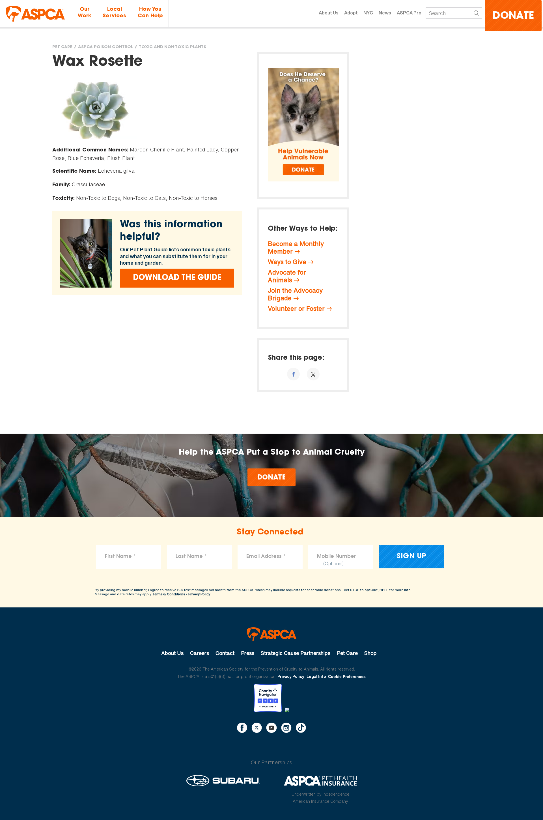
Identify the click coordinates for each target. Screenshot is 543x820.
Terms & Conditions (169, 594)
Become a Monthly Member (296, 247)
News (385, 13)
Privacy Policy (199, 594)
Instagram (286, 728)
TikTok (301, 728)
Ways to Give (287, 261)
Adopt (351, 13)
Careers (199, 653)
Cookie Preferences (347, 676)
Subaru (223, 781)
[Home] (35, 14)
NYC (368, 13)
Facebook (242, 728)
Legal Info (316, 676)
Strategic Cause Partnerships (295, 653)
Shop (370, 653)
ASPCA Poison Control (105, 47)
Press (247, 653)
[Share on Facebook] (293, 374)
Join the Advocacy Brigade (295, 294)
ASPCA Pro (409, 13)
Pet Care (62, 47)
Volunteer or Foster (296, 308)
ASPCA (271, 634)
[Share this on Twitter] (313, 374)
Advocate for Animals (287, 276)
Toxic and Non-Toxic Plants (172, 47)
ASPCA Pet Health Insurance (320, 781)
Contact (225, 653)
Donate (513, 16)
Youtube (271, 728)
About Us (329, 13)
